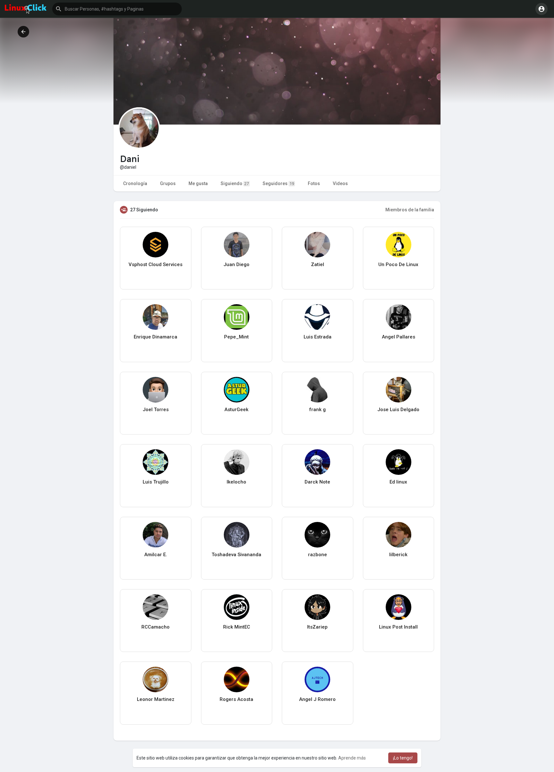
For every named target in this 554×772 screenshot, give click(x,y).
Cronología (135, 183)
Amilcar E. (155, 554)
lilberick (398, 554)
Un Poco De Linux (398, 264)
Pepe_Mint (236, 337)
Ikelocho (236, 482)
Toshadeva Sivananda (236, 554)
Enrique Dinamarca (155, 337)
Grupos (168, 183)
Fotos (314, 183)
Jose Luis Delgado (398, 409)
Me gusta (198, 183)
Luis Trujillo (156, 482)
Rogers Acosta (236, 699)
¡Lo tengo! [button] (403, 757)
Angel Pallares (398, 337)
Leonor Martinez (155, 699)
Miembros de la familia (409, 209)
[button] (117, 9)
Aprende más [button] (352, 757)
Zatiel (317, 264)
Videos (340, 183)
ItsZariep (317, 627)
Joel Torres (156, 409)
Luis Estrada (318, 337)
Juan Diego (236, 264)
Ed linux (398, 482)
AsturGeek (236, 409)
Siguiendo (235, 183)
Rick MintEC (236, 627)
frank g (317, 409)
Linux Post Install (398, 627)
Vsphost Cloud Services (155, 264)
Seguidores (278, 183)
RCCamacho (155, 627)
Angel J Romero (317, 699)
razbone (317, 554)
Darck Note (317, 482)
